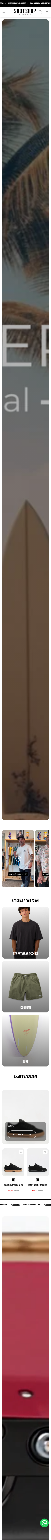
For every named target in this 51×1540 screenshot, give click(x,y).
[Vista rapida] (21, 1152)
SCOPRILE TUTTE (22, 1134)
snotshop (7, 1204)
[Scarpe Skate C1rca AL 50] (13, 1162)
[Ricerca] (40, 12)
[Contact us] (44, 1523)
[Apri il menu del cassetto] (4, 12)
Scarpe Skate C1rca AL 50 (13, 1185)
